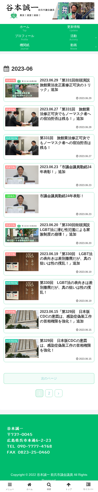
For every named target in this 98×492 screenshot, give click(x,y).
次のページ (49, 378)
